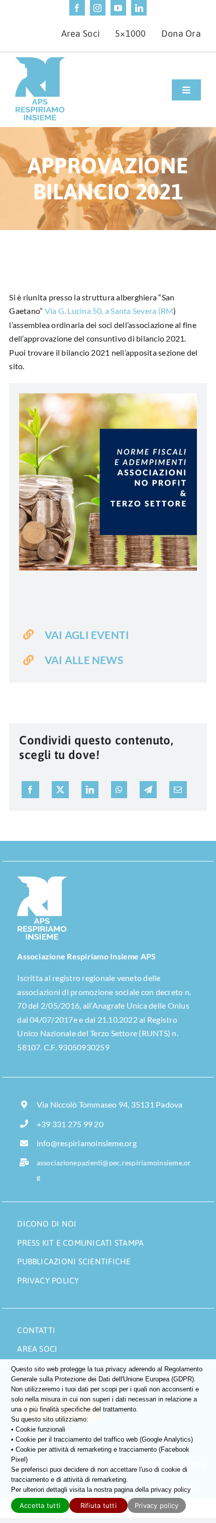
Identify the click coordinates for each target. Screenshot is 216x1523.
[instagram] (97, 8)
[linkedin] (139, 8)
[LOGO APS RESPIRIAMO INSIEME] (40, 61)
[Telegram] (148, 790)
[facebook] (77, 8)
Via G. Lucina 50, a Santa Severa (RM (109, 310)
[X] (60, 790)
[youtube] (118, 8)
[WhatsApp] (119, 790)
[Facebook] (30, 790)
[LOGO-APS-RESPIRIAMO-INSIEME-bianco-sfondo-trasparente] (42, 880)
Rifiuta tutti (98, 1505)
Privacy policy (157, 1505)
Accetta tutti (40, 1505)
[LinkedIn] (90, 790)
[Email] (178, 790)
